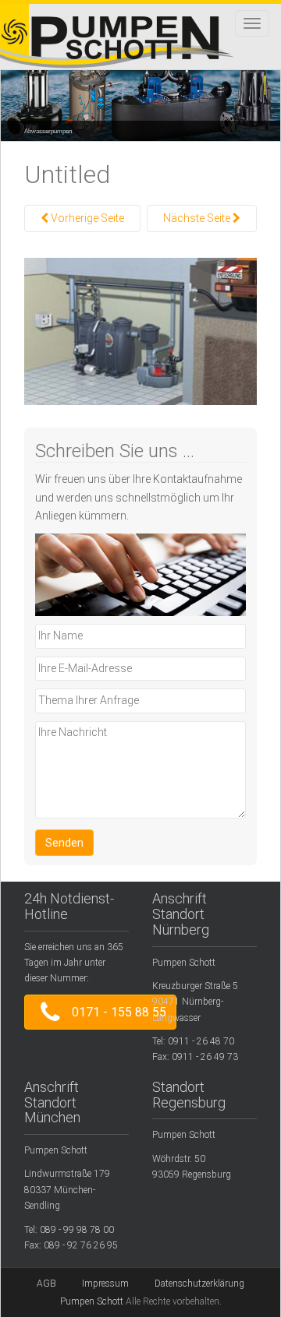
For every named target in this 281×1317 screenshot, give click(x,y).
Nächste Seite (198, 218)
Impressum (105, 1283)
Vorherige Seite (86, 218)
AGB (46, 1283)
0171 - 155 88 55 (116, 1012)
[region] (140, 94)
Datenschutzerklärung (199, 1283)
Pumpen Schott (91, 1301)
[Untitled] (140, 330)
